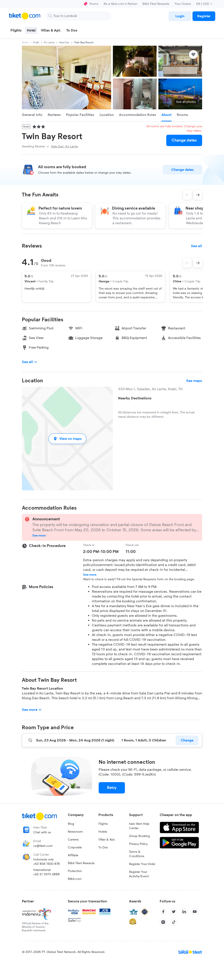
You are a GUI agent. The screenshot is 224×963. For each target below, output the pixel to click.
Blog (71, 824)
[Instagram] (163, 922)
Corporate (75, 847)
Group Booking (139, 836)
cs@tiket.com (43, 846)
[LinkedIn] (184, 911)
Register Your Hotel (142, 864)
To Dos (103, 847)
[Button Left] (187, 263)
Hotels (102, 832)
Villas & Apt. (107, 840)
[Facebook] (163, 911)
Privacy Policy (138, 844)
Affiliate (73, 855)
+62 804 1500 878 (46, 864)
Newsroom (75, 832)
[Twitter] (173, 911)
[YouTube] (194, 911)
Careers (73, 840)
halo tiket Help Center (139, 826)
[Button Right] (197, 263)
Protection (75, 871)
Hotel (25, 42)
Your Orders (183, 4)
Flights (103, 824)
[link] (179, 16)
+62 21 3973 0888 (46, 874)
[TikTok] (173, 922)
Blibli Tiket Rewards (155, 4)
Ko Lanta (49, 42)
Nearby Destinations (135, 398)
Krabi (36, 42)
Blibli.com (75, 879)
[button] (67, 439)
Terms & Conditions (136, 854)
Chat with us (42, 832)
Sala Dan (64, 42)
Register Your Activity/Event (139, 874)
